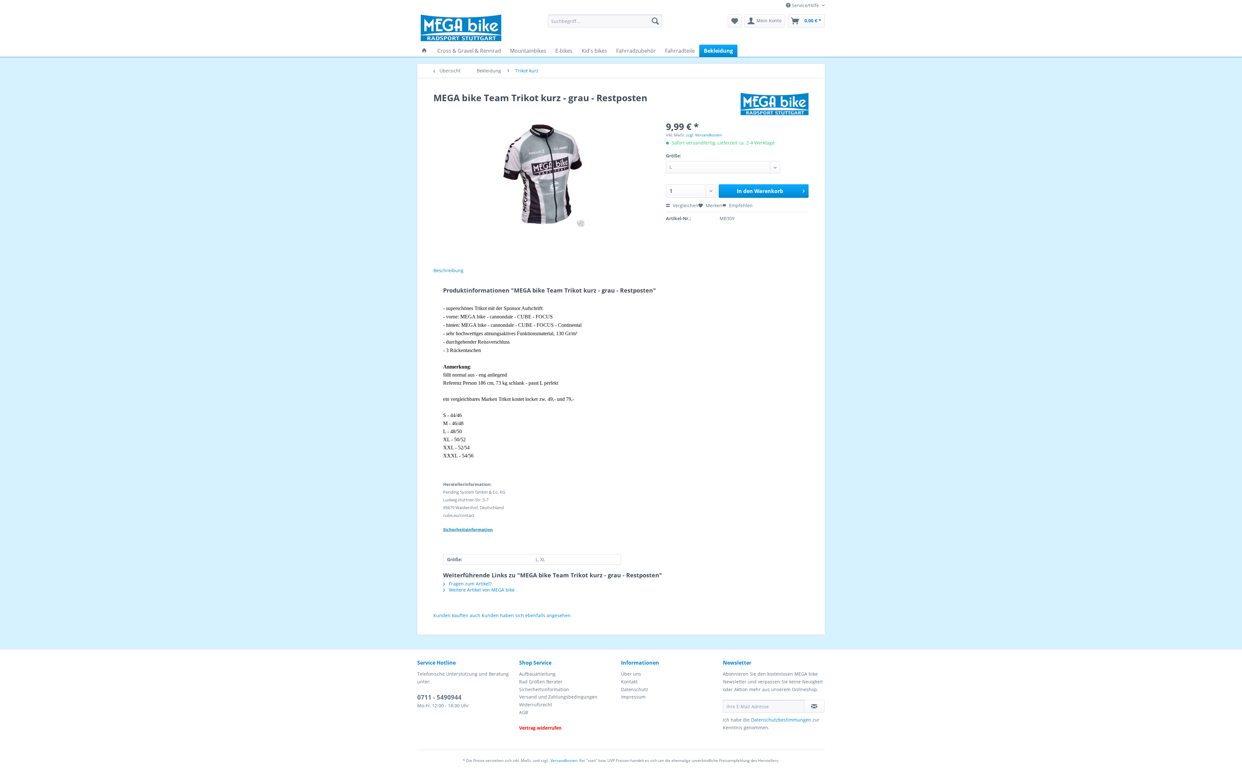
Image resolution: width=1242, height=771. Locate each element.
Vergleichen (684, 205)
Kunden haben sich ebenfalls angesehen (526, 615)
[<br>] (568, 720)
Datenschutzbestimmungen (781, 720)
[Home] (424, 51)
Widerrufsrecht (535, 704)
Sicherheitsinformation (544, 689)
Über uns (631, 674)
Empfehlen (740, 205)
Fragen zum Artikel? (470, 584)
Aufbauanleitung (537, 674)
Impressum (633, 697)
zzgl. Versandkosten (704, 135)
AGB (523, 712)
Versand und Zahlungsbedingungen (558, 697)
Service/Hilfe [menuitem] (805, 5)
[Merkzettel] (735, 21)
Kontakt (629, 682)
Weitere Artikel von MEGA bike (481, 590)
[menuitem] (605, 24)
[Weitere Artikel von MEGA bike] (774, 104)
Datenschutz (634, 689)
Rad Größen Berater (540, 682)
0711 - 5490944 (439, 697)
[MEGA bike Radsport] (479, 28)
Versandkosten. (564, 760)
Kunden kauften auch (456, 615)
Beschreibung (448, 270)
